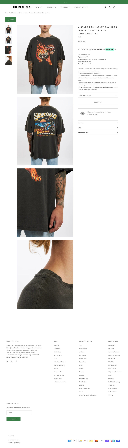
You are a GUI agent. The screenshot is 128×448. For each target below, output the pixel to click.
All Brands (13, 12)
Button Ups (82, 355)
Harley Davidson (23, 12)
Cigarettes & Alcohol (115, 372)
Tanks (81, 392)
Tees (80, 345)
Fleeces (81, 372)
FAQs (55, 358)
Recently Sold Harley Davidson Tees (40, 12)
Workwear (111, 358)
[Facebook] (7, 361)
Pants (81, 365)
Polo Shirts (82, 362)
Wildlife (110, 362)
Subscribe (13, 419)
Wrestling (111, 385)
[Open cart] (114, 7)
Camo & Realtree (113, 352)
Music (110, 375)
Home (6, 12)
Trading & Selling (59, 365)
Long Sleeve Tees (84, 388)
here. (95, 114)
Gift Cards (57, 348)
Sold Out (98, 102)
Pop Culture (112, 368)
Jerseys (81, 385)
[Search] (110, 7)
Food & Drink (112, 388)
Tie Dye (110, 395)
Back (12, 19)
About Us (56, 345)
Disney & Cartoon (114, 355)
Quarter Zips (83, 382)
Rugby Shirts (83, 358)
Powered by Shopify (14, 442)
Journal (56, 368)
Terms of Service (59, 375)
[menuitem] (39, 7)
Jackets (81, 352)
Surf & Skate (112, 365)
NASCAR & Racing (114, 382)
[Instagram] (11, 361)
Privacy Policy (58, 372)
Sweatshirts (83, 348)
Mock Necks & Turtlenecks (87, 395)
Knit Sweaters (83, 378)
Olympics (111, 378)
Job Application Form (60, 382)
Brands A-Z (111, 345)
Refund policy (58, 378)
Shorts (81, 368)
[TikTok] (16, 361)
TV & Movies (112, 392)
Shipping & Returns (60, 362)
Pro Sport (111, 348)
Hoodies (81, 375)
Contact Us (57, 352)
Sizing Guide (58, 355)
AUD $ (10, 435)
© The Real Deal (14, 440)
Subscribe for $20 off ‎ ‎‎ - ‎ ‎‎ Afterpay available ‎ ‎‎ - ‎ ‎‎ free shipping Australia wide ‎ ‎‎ (88, 2)
